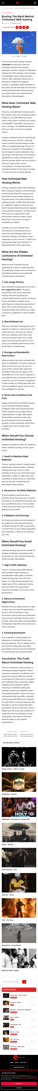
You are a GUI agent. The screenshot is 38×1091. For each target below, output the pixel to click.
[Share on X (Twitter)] (17, 27)
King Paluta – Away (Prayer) (11, 945)
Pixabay (24, 56)
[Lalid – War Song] (19, 908)
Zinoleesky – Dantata (9, 794)
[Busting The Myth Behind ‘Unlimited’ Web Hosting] (19, 53)
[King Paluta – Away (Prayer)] (19, 933)
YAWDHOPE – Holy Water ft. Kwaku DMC (16, 819)
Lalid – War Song (7, 920)
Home (3, 8)
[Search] (3, 3)
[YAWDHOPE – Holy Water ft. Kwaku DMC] (19, 807)
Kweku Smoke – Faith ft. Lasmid (13, 769)
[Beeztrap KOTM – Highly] (19, 958)
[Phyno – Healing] (19, 832)
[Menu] (35, 3)
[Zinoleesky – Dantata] (19, 782)
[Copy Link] (27, 27)
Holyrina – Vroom (8, 895)
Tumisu (18, 56)
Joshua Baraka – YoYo (9, 870)
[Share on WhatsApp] (20, 27)
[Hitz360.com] (19, 3)
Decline (19, 1088)
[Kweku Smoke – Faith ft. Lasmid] (19, 757)
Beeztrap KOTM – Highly (10, 970)
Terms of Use (33, 1078)
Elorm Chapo (6, 23)
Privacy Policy (24, 1078)
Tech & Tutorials (10, 8)
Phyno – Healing (7, 844)
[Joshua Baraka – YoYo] (19, 857)
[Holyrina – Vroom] (19, 883)
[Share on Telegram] (23, 27)
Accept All (19, 1083)
